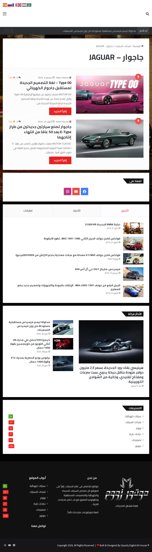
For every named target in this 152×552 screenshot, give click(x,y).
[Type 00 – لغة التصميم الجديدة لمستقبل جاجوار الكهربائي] (109, 95)
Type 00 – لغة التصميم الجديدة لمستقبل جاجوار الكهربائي (45, 85)
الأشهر (125, 210)
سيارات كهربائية (133, 416)
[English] (19, 4)
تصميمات (136, 440)
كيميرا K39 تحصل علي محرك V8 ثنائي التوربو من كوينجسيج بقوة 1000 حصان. (30, 343)
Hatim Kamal (62, 77)
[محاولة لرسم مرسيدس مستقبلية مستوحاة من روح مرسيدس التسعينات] (63, 327)
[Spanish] (5, 4)
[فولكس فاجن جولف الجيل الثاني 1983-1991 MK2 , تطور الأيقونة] (133, 244)
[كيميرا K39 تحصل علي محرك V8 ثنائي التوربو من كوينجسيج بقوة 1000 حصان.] (63, 344)
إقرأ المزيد (60, 111)
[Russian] (10, 4)
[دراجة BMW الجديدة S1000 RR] (133, 228)
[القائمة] (4, 15)
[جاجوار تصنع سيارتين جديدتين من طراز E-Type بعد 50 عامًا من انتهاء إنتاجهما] (109, 139)
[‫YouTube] (76, 191)
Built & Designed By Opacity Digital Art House (123, 545)
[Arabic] (29, 4)
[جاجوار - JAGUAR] (76, 13)
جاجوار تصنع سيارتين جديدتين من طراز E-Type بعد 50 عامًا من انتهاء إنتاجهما (40, 131)
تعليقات (27, 210)
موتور (138, 446)
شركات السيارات (123, 46)
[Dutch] (24, 4)
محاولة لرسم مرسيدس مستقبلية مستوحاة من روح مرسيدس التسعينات (29, 326)
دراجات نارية (135, 434)
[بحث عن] (147, 15)
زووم (138, 428)
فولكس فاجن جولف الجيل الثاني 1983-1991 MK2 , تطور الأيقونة (82, 238)
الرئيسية (137, 46)
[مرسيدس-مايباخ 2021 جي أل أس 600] (133, 274)
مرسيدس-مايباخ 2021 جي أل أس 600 (97, 269)
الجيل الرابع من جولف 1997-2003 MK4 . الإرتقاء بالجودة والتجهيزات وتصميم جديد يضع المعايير (68, 287)
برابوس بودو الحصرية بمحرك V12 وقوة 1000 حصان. (30, 359)
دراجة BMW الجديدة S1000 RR (102, 224)
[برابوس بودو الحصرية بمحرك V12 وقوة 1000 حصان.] (63, 363)
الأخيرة (76, 210)
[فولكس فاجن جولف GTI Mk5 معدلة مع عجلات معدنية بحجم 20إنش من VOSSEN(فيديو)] (133, 259)
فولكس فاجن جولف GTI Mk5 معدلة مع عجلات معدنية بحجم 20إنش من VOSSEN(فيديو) (68, 255)
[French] (14, 4)
